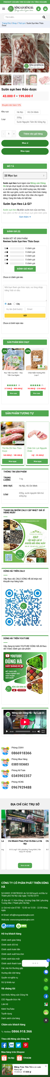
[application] (25, 722)
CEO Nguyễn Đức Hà (10, 999)
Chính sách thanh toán (11, 963)
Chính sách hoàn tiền (10, 949)
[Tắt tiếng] (38, 731)
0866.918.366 (22, 1031)
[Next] (46, 53)
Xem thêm (24, 217)
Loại (3, 119)
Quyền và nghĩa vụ (9, 977)
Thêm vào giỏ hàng (33, 134)
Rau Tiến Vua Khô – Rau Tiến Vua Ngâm (13, 374)
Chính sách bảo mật (10, 959)
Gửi (25, 316)
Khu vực (5, 112)
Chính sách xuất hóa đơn (12, 954)
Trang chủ (6, 23)
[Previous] (4, 53)
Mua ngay (13, 393)
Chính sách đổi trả (9, 944)
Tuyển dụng (6, 1013)
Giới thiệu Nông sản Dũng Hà (14, 995)
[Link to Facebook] (4, 1045)
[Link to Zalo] (11, 1045)
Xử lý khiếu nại (8, 982)
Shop (14, 23)
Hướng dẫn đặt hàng (10, 973)
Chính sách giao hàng (11, 940)
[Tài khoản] (38, 8)
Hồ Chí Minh (31, 486)
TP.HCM (27, 1058)
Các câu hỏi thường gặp (12, 968)
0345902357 (21, 776)
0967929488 (21, 787)
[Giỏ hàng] (45, 8)
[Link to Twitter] (19, 1045)
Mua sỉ (25, 143)
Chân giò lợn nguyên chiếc (37, 449)
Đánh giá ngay (25, 268)
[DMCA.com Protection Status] (21, 926)
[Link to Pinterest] (25, 1045)
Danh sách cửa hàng (10, 1018)
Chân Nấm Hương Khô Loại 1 (36, 374)
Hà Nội (22, 486)
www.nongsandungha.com (22, 919)
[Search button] (44, 17)
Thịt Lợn (21, 23)
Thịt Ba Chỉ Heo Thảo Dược (12, 449)
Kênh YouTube (7, 1009)
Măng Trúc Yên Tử (23, 1067)
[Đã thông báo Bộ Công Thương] (8, 925)
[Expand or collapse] (43, 176)
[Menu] (3, 8)
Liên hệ (4, 1004)
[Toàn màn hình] (43, 731)
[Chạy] (7, 731)
